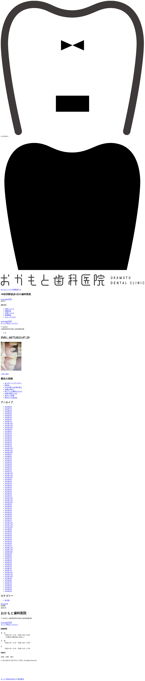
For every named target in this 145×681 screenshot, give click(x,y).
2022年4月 (8, 514)
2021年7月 (8, 533)
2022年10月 (9, 502)
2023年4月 (8, 489)
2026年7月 (8, 409)
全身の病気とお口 (11, 393)
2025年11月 (9, 425)
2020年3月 (8, 566)
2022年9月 (8, 504)
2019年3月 (8, 591)
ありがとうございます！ (13, 383)
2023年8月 (8, 481)
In (5, 332)
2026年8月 (8, 407)
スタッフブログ (10, 317)
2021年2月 (8, 543)
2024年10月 (9, 452)
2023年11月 (9, 475)
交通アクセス (9, 313)
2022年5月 (8, 512)
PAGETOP (4, 604)
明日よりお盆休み (11, 397)
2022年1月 (8, 521)
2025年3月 (8, 442)
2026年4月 (8, 415)
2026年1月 (8, 421)
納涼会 (7, 385)
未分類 (7, 600)
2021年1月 (8, 545)
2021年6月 (8, 535)
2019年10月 (9, 576)
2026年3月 (8, 417)
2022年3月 (8, 516)
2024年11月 (9, 450)
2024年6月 (8, 460)
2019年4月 (8, 589)
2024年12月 (9, 448)
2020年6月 (8, 560)
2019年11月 (9, 574)
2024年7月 (8, 458)
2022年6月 (8, 510)
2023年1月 (8, 496)
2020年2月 (8, 568)
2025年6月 (8, 436)
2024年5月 (8, 463)
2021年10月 (9, 527)
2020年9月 (8, 554)
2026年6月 (8, 411)
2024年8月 (8, 456)
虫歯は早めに (9, 389)
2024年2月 (8, 469)
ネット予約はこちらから (9, 323)
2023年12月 (9, 473)
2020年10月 (9, 552)
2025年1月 (8, 446)
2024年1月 (8, 471)
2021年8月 (8, 531)
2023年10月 (9, 477)
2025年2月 (8, 444)
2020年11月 (9, 550)
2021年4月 (8, 539)
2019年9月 (8, 579)
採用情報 (8, 315)
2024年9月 (8, 454)
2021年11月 (9, 525)
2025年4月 (8, 440)
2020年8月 (8, 556)
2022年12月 (9, 498)
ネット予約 (8, 679)
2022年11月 (9, 500)
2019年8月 (8, 581)
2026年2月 (8, 419)
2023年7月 (8, 483)
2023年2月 (8, 494)
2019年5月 (8, 587)
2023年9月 (8, 479)
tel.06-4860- (6, 299)
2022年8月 (8, 506)
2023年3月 (8, 492)
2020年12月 (9, 547)
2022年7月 (8, 508)
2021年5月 (8, 537)
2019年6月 (8, 585)
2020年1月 (8, 570)
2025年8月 (8, 431)
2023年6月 (8, 485)
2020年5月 (8, 562)
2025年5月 (8, 438)
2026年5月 (8, 413)
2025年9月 (8, 429)
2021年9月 (8, 529)
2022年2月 (8, 518)
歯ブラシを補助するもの (13, 391)
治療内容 (8, 311)
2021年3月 (8, 541)
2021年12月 (9, 523)
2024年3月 (8, 467)
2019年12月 (9, 572)
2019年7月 (8, 583)
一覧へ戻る (5, 374)
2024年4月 (8, 465)
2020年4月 (8, 564)
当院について (9, 309)
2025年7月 (8, 434)
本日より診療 (9, 395)
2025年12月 (9, 423)
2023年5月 (8, 487)
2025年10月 (9, 427)
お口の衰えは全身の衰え (13, 387)
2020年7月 (8, 558)
